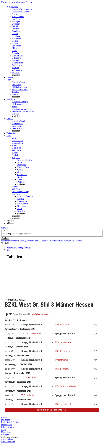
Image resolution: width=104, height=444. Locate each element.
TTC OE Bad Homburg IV (34, 333)
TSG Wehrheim (62, 351)
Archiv (36, 241)
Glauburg (16, 36)
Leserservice (17, 126)
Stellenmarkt (17, 104)
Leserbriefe (17, 128)
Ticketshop (77, 241)
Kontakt (20, 199)
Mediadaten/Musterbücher (23, 111)
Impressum (22, 201)
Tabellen (15, 92)
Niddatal (15, 53)
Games (20, 170)
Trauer (14, 106)
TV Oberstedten (63, 342)
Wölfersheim (17, 70)
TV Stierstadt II (62, 324)
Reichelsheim (17, 63)
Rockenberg (17, 65)
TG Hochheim (62, 369)
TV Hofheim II (61, 360)
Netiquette (21, 206)
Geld (19, 172)
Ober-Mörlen (17, 55)
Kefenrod (16, 43)
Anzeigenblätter (26, 241)
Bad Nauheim (18, 16)
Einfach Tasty (23, 167)
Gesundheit (22, 174)
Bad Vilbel (16, 19)
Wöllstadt (16, 72)
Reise (19, 179)
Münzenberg (17, 48)
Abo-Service (51, 241)
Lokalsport (16, 84)
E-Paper (42, 241)
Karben (15, 41)
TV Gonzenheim (29, 377)
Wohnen (21, 182)
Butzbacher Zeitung (20, 12)
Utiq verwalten (7, 427)
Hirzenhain (16, 38)
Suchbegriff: (8, 233)
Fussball (15, 94)
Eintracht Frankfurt (20, 89)
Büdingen (16, 21)
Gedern (15, 33)
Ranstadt (15, 60)
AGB (19, 208)
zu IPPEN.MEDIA (65, 241)
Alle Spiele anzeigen (40, 314)
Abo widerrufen (8, 441)
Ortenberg (16, 58)
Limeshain (16, 46)
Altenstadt (16, 14)
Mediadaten (6, 432)
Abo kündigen (7, 439)
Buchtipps (21, 165)
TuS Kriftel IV (27, 395)
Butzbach (16, 24)
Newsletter (22, 211)
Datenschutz (22, 204)
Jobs (3, 241)
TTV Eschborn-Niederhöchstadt (71, 386)
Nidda (14, 50)
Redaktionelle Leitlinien (11, 422)
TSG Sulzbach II (63, 404)
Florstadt (15, 29)
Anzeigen (5, 434)
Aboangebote (17, 123)
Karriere (20, 177)
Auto (19, 162)
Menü (3, 228)
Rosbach (15, 67)
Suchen (5, 238)
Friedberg (16, 31)
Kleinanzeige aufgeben (22, 109)
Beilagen (16, 114)
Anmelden (14, 241)
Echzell (15, 26)
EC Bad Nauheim (19, 87)
